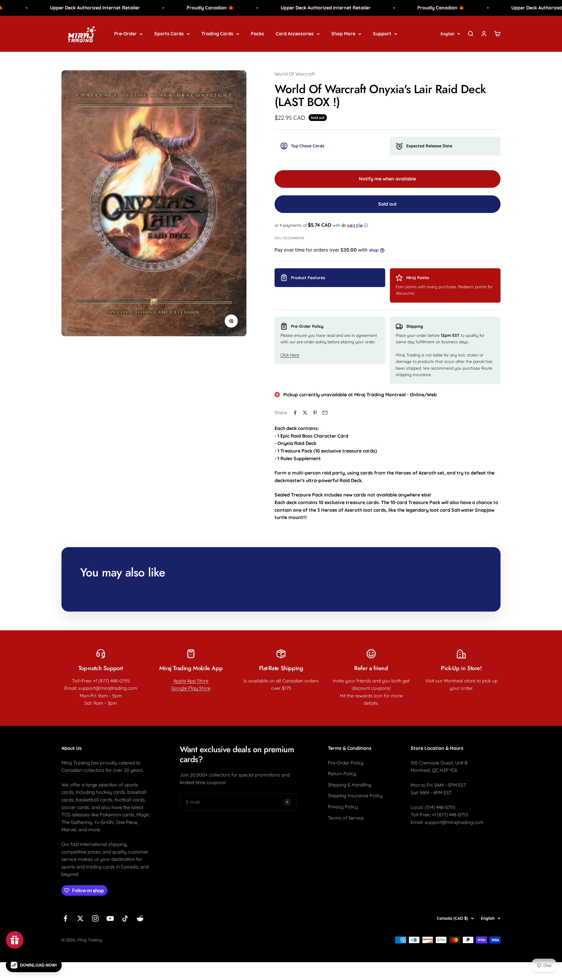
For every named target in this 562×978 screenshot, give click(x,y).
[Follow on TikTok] (125, 918)
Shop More (343, 33)
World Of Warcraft (295, 74)
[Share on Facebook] (295, 413)
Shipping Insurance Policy (355, 795)
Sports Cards (169, 33)
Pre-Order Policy (346, 763)
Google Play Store (190, 688)
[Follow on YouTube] (110, 918)
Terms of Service (346, 818)
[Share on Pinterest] (315, 413)
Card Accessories (295, 33)
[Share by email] (325, 413)
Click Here (289, 355)
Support (382, 33)
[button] (388, 225)
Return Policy (342, 773)
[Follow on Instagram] (95, 918)
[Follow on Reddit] (140, 918)
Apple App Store (190, 681)
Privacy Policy (343, 807)
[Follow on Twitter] (80, 918)
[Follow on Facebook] (65, 918)
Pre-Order (125, 33)
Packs (257, 33)
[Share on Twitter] (305, 413)
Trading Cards (217, 33)
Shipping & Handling (349, 785)
